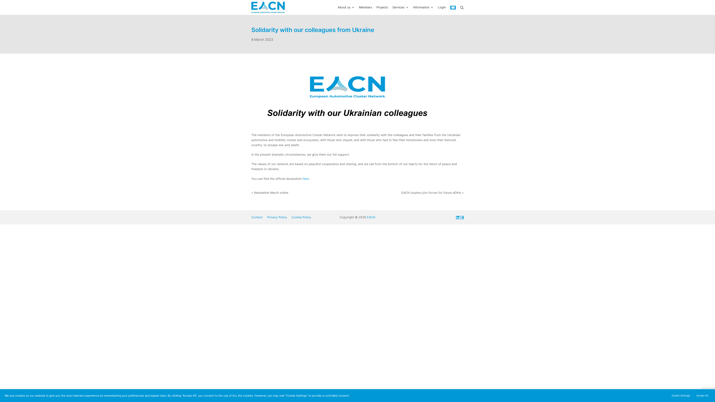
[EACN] (268, 7)
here (306, 179)
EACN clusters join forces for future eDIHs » (432, 192)
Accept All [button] (702, 395)
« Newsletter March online (269, 192)
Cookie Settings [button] (681, 395)
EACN (371, 217)
